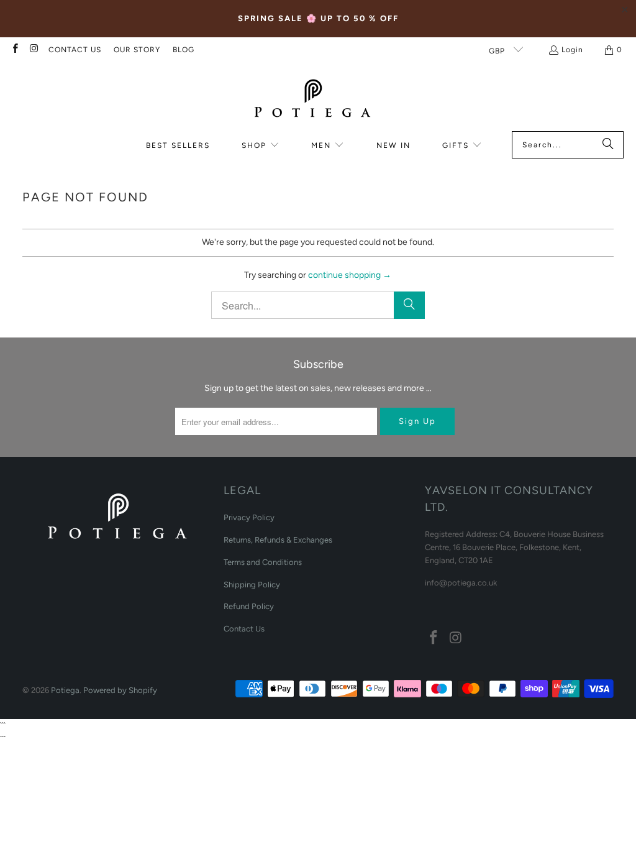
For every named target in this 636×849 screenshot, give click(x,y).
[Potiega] (312, 99)
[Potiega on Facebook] (14, 49)
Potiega (65, 690)
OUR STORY (137, 49)
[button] (260, 145)
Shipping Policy (252, 584)
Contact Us (244, 628)
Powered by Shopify (120, 690)
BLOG (183, 49)
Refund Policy (249, 606)
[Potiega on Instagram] (33, 49)
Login (572, 49)
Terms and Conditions (263, 562)
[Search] (608, 144)
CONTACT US (74, 49)
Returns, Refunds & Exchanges (278, 539)
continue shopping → (349, 275)
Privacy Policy (249, 517)
